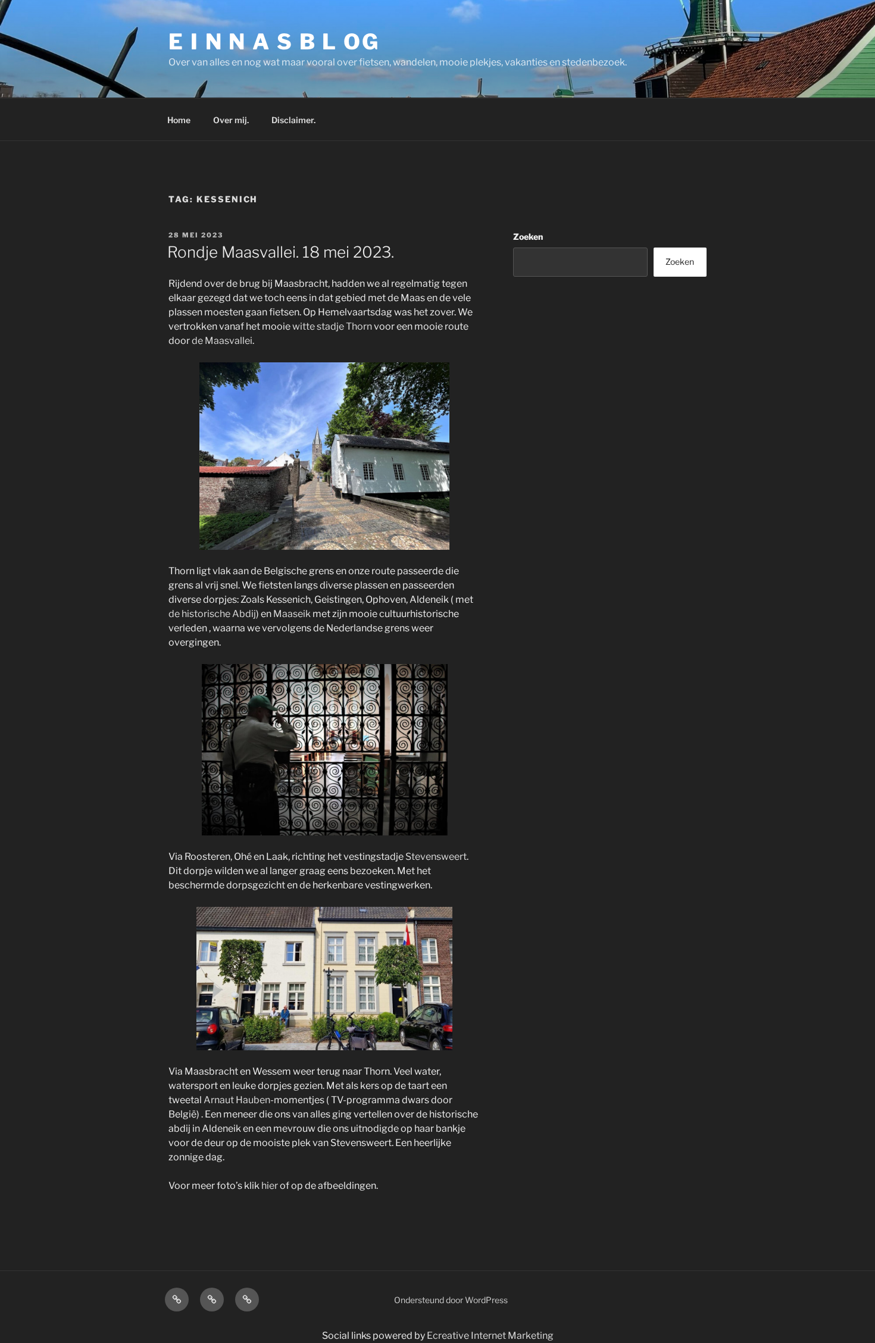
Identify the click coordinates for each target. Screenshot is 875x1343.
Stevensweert (436, 856)
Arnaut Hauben (237, 1100)
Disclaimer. (293, 120)
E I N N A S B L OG (274, 42)
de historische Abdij (212, 613)
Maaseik (292, 613)
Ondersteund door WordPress (451, 1300)
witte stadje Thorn (332, 326)
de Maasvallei (222, 340)
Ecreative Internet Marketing (490, 1335)
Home (178, 120)
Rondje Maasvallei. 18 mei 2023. (280, 252)
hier (269, 1185)
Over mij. (231, 120)
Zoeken (528, 236)
